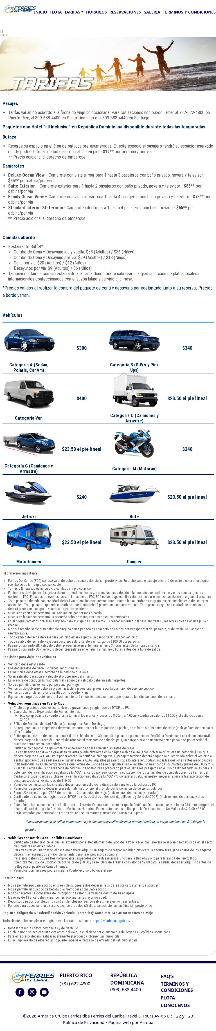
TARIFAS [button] (72, 12)
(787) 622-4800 (75, 984)
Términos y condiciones (189, 12)
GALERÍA (151, 12)
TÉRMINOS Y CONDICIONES (177, 987)
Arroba (146, 1022)
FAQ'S (167, 976)
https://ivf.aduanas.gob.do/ (111, 921)
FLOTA (56, 12)
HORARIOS (96, 12)
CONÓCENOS (175, 1005)
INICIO (40, 12)
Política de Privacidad (83, 1022)
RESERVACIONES (125, 12)
